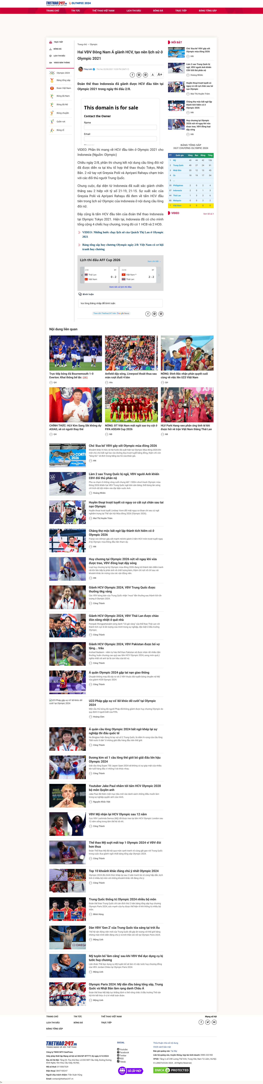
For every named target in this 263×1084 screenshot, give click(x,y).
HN (192, 56)
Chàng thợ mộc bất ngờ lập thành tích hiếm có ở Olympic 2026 (199, 105)
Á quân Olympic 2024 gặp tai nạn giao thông (119, 672)
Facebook (124, 1052)
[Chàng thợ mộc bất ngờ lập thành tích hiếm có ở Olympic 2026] (176, 105)
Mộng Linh (98, 939)
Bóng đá (158, 10)
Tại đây (174, 1051)
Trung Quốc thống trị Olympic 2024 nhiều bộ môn (122, 899)
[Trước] (82, 275)
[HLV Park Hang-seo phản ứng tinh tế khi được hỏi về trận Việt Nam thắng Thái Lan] (187, 404)
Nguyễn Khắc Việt (101, 802)
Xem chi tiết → (154, 261)
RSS (121, 1058)
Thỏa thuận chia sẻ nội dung (165, 1043)
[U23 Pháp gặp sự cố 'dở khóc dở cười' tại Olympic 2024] (67, 710)
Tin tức (75, 10)
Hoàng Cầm (98, 717)
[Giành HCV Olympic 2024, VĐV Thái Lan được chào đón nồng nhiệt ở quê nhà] (67, 625)
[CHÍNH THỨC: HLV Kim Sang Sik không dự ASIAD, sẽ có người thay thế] (75, 404)
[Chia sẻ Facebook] (132, 74)
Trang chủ (52, 10)
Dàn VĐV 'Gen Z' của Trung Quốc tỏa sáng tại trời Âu (124, 927)
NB (110, 434)
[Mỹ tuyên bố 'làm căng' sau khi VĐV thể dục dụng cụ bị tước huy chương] (67, 966)
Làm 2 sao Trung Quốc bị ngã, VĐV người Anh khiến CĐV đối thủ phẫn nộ (198, 67)
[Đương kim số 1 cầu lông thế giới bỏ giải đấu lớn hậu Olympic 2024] (67, 767)
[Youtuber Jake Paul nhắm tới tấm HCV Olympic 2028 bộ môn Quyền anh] (67, 796)
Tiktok (122, 1062)
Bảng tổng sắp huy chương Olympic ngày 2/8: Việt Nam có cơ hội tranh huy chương (122, 247)
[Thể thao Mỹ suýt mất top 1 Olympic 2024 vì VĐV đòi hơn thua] (67, 852)
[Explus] (120, 299)
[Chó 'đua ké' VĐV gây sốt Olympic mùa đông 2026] (176, 52)
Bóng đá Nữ (62, 104)
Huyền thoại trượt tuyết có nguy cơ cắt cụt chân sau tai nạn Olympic (199, 86)
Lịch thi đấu (134, 10)
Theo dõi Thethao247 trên (104, 313)
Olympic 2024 (63, 73)
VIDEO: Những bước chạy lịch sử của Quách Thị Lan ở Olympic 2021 (122, 234)
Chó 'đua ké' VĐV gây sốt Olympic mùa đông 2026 (123, 446)
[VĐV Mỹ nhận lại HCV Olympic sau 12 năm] (67, 824)
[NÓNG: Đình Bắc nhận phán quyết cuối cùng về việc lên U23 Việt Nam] (187, 353)
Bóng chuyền (62, 113)
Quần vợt (60, 122)
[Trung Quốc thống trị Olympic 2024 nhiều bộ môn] (67, 909)
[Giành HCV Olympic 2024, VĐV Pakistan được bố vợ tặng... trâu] (67, 654)
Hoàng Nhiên (197, 75)
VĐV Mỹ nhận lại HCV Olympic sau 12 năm (118, 814)
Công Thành (99, 603)
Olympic (94, 44)
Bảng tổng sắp (208, 10)
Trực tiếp (181, 10)
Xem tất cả (207, 214)
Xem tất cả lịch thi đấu (120, 286)
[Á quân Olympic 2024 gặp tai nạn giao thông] (67, 682)
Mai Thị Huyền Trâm (200, 94)
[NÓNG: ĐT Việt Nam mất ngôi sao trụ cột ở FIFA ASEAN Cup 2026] (131, 404)
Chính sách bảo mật (162, 1047)
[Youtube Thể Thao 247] (214, 1022)
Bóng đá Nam (63, 96)
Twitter (122, 1055)
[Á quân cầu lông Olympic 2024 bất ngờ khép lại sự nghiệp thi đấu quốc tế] (67, 739)
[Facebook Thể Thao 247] (201, 1022)
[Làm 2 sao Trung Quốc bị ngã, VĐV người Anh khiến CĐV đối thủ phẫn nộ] (176, 68)
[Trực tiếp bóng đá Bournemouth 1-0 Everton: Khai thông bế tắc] (75, 353)
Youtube (123, 1049)
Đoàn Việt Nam (63, 88)
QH (55, 382)
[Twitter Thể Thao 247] (207, 1022)
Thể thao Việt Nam (103, 10)
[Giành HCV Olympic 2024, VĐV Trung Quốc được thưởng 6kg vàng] (67, 597)
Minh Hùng (98, 914)
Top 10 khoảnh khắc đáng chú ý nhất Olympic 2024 (124, 871)
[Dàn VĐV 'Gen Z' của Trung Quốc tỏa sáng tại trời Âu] (67, 937)
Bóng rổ (60, 130)
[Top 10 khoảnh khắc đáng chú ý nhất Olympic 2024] (67, 881)
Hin (110, 382)
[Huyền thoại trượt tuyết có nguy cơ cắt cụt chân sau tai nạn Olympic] (176, 87)
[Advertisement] (131, 27)
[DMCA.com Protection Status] (172, 1070)
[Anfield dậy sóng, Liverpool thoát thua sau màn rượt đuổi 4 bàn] (131, 353)
